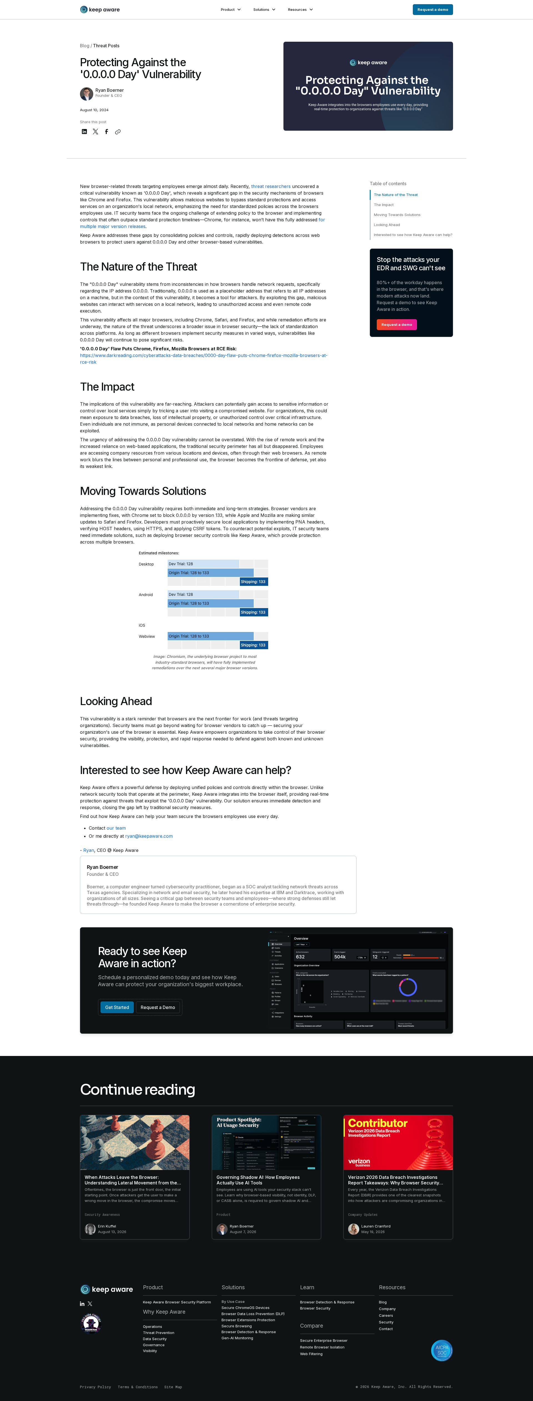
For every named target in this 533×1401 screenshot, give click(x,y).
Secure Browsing (237, 1326)
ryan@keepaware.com (149, 836)
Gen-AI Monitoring (237, 1338)
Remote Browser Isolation (322, 1347)
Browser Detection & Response (249, 1332)
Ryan (88, 850)
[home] (100, 10)
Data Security (155, 1338)
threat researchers (271, 186)
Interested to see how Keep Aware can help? (413, 234)
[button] (230, 9)
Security (386, 1322)
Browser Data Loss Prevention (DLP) (253, 1313)
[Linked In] (82, 1303)
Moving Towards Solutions (397, 214)
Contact (386, 1328)
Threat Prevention (158, 1332)
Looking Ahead (387, 224)
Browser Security (315, 1308)
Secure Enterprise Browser (324, 1340)
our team (116, 828)
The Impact (384, 204)
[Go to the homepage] (106, 1289)
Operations (152, 1326)
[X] (90, 1303)
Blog (383, 1302)
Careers (386, 1315)
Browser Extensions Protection (248, 1320)
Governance (154, 1345)
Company (387, 1308)
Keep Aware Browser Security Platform (177, 1302)
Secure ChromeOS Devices (246, 1307)
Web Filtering (311, 1354)
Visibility (150, 1350)
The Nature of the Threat (396, 194)
